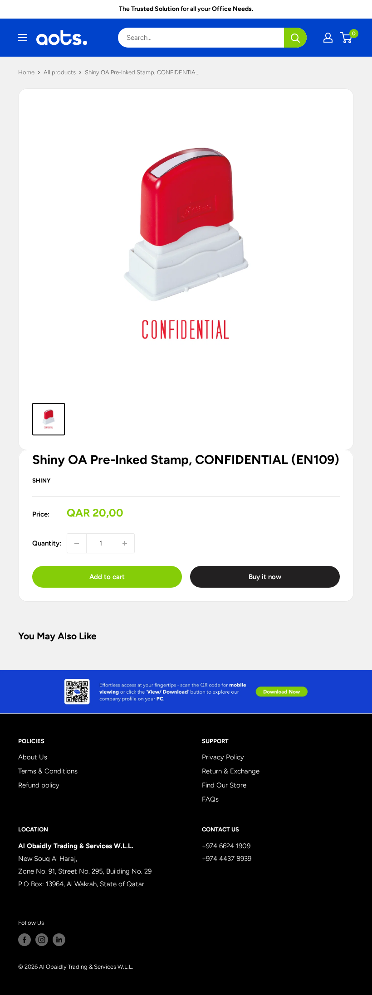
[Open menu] (22, 37)
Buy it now (265, 577)
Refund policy (38, 785)
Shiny (41, 480)
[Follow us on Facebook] (24, 939)
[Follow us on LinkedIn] (59, 939)
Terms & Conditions (48, 771)
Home (26, 72)
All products (60, 72)
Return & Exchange (230, 771)
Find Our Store (224, 785)
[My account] (328, 38)
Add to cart (107, 577)
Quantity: (46, 543)
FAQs (210, 799)
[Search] (295, 38)
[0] (346, 37)
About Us (32, 757)
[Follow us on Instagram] (41, 939)
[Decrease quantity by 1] (76, 543)
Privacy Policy (223, 757)
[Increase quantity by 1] (124, 543)
